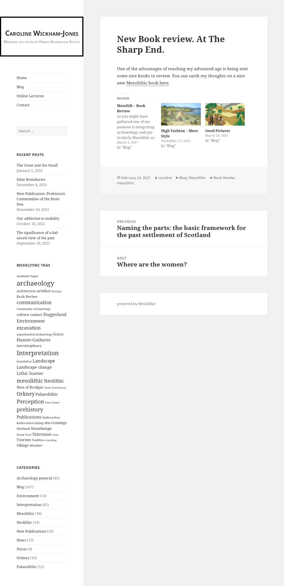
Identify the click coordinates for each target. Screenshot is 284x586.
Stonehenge (41, 428)
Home (22, 77)
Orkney (26, 393)
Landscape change (34, 367)
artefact (44, 290)
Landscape (44, 361)
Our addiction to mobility (38, 218)
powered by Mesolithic (136, 303)
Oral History (59, 387)
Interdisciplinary (29, 346)
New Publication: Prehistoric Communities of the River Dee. (41, 199)
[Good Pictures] (225, 114)
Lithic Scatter (30, 373)
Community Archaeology (33, 309)
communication (34, 302)
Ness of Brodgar (30, 387)
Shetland (23, 428)
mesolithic (30, 380)
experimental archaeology (34, 334)
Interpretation (38, 352)
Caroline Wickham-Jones (41, 33)
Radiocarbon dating (30, 423)
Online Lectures (30, 95)
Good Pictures (217, 130)
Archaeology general (34, 478)
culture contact (29, 314)
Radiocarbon (51, 417)
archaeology (35, 283)
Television (42, 434)
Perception (30, 401)
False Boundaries (31, 179)
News (21, 540)
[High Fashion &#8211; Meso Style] (181, 114)
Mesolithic (25, 513)
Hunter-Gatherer (34, 340)
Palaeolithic (47, 394)
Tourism (24, 439)
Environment (31, 321)
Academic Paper (27, 276)
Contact (23, 105)
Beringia (57, 291)
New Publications (31, 531)
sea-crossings (55, 422)
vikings (23, 445)
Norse (22, 549)
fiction (58, 334)
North (47, 387)
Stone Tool (24, 435)
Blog (20, 86)
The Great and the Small (37, 165)
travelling (51, 440)
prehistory (30, 409)
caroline (165, 177)
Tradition (38, 440)
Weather (36, 445)
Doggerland (55, 314)
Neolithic (54, 381)
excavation (29, 328)
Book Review (27, 296)
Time (56, 434)
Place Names (52, 402)
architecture (26, 291)
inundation (24, 361)
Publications (29, 417)
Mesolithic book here (147, 83)
